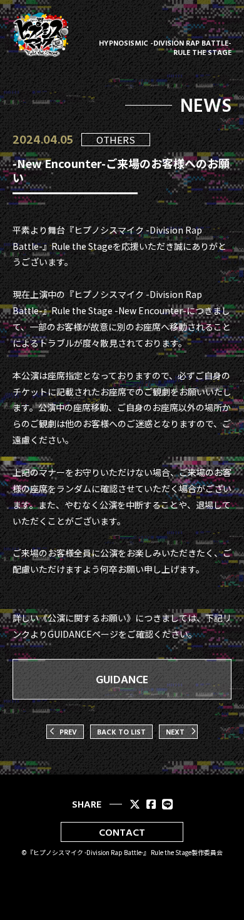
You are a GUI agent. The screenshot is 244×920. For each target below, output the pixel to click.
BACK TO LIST (121, 731)
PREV (68, 731)
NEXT (175, 731)
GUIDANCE (122, 679)
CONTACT (122, 831)
